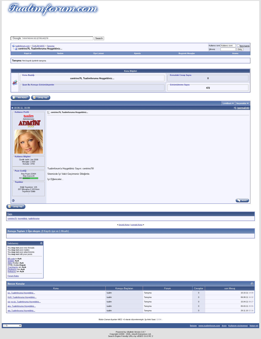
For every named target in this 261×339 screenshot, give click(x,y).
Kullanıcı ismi (214, 45)
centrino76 (12, 218)
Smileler (11, 261)
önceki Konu (124, 225)
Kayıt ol (27, 53)
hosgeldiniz (22, 218)
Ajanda (137, 53)
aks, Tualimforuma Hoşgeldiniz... (22, 306)
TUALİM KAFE (38, 46)
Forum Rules (13, 276)
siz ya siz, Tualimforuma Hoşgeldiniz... (24, 302)
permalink (243, 108)
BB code (11, 259)
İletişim (193, 326)
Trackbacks (13, 267)
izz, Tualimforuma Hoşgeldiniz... (21, 293)
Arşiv (224, 326)
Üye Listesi (98, 53)
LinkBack (227, 103)
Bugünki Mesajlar (187, 53)
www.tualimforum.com (209, 326)
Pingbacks (12, 269)
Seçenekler (241, 103)
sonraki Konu (136, 225)
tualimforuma (33, 218)
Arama (235, 53)
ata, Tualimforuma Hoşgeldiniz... (21, 310)
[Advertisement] (130, 26)
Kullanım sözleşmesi (238, 326)
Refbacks (12, 271)
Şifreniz (212, 49)
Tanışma (50, 46)
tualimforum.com (22, 46)
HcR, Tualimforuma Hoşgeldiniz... (22, 297)
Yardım (60, 53)
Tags (9, 214)
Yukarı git (253, 326)
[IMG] (10, 263)
